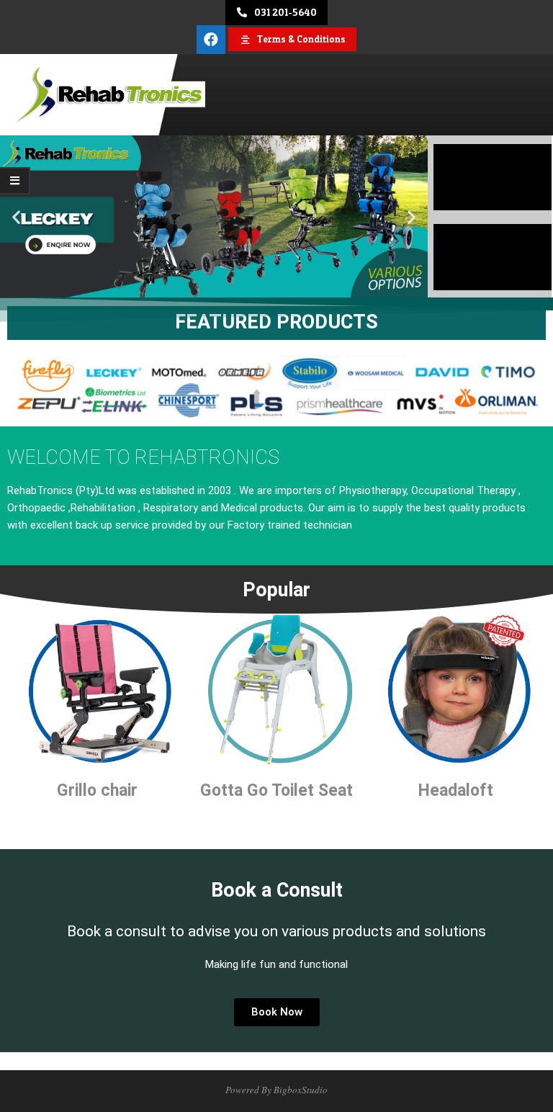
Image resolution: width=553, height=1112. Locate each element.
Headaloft (455, 790)
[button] (16, 217)
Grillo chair (97, 790)
